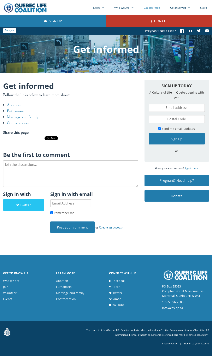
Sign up (55, 21)
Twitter (25, 205)
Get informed (152, 8)
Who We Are (121, 8)
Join (5, 287)
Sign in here (191, 168)
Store (203, 8)
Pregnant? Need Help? (160, 31)
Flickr (116, 287)
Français (9, 30)
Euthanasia (15, 111)
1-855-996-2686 (172, 302)
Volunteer (10, 293)
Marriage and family (22, 117)
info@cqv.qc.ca (172, 308)
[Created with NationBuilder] (7, 332)
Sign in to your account (196, 343)
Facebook (118, 281)
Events (7, 299)
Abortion (14, 105)
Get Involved (178, 8)
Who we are (11, 281)
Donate (160, 21)
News (96, 8)
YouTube (118, 305)
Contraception (18, 123)
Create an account (111, 228)
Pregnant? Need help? (177, 180)
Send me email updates (178, 129)
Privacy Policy (169, 343)
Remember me (63, 213)
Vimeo (117, 299)
